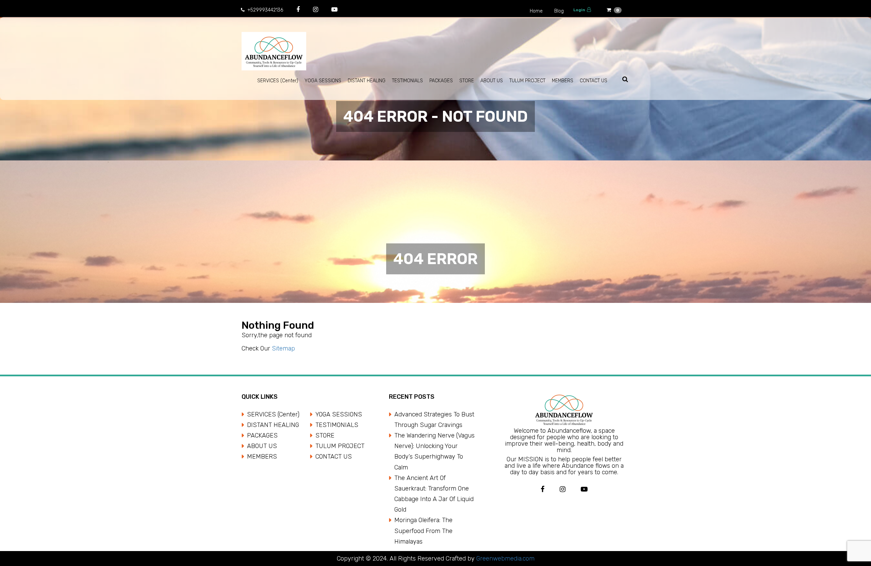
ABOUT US (491, 81)
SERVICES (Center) (277, 81)
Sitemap (283, 348)
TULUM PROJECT (527, 81)
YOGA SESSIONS (323, 81)
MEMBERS (562, 81)
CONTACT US (593, 81)
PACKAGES (441, 81)
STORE (466, 81)
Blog (559, 11)
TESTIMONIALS (407, 81)
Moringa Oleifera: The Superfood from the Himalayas (423, 530)
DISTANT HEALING (366, 81)
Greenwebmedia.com (505, 558)
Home (536, 11)
